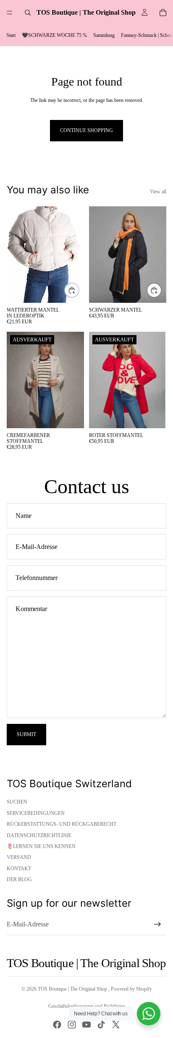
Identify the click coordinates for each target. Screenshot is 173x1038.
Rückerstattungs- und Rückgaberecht (61, 824)
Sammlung (104, 35)
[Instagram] (72, 1025)
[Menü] (9, 12)
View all (158, 192)
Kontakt (19, 869)
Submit (26, 734)
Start (11, 35)
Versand (19, 857)
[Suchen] (27, 12)
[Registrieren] (157, 924)
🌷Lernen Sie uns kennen (41, 846)
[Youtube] (86, 1025)
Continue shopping (86, 130)
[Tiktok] (101, 1025)
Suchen (17, 802)
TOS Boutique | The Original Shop (73, 989)
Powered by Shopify (131, 989)
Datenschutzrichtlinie (39, 835)
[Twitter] (116, 1025)
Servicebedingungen (36, 813)
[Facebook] (57, 1025)
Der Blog (19, 879)
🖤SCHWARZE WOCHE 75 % (54, 35)
